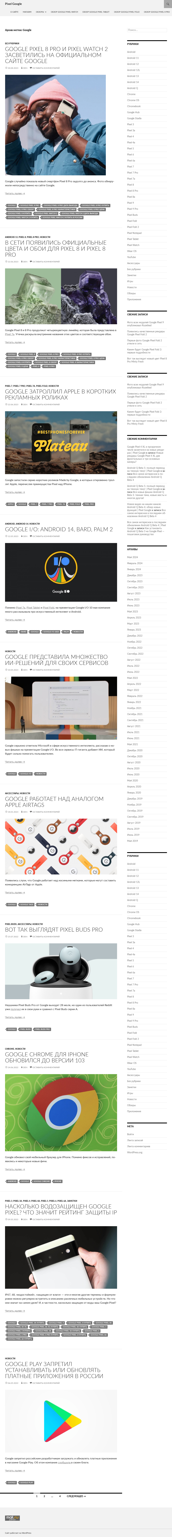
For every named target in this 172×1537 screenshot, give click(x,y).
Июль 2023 (133, 600)
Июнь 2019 (133, 835)
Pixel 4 (26, 1201)
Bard (23, 632)
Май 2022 (132, 678)
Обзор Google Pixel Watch (64, 12)
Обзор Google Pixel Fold (126, 12)
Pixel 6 (52, 1201)
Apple (11, 504)
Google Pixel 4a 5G (17, 1327)
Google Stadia (134, 118)
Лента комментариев (138, 1146)
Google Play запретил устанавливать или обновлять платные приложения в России (54, 1370)
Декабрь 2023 (134, 575)
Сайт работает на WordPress (18, 1533)
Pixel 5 (44, 1201)
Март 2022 (133, 690)
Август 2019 (133, 823)
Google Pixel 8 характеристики (77, 362)
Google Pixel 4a (104, 1323)
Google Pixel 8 (27, 354)
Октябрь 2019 (134, 811)
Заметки (72, 1201)
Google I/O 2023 (51, 632)
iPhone (57, 1181)
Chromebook (134, 106)
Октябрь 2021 (134, 714)
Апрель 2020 (134, 787)
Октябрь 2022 (134, 648)
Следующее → (76, 1496)
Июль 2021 (133, 732)
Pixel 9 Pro (132, 209)
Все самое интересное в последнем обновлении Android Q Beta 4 (145, 477)
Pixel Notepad (134, 233)
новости (78, 632)
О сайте (14, 12)
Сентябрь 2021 (135, 720)
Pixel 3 (8, 1201)
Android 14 (22, 524)
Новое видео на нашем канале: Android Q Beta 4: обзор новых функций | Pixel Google (144, 507)
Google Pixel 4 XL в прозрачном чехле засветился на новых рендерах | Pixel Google (145, 450)
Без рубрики (12, 44)
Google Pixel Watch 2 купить (23, 217)
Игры (130, 281)
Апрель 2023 (134, 618)
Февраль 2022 (134, 696)
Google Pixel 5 (99, 1327)
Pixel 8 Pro (33, 237)
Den (25, 68)
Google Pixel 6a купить (20, 1339)
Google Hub (133, 112)
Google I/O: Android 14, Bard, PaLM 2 (59, 529)
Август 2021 (133, 726)
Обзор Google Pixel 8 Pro (157, 12)
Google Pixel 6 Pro (17, 1335)
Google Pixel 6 (92, 1331)
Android (10, 524)
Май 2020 (132, 781)
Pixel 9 (130, 203)
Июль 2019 (133, 829)
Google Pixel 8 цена (18, 366)
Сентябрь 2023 (135, 587)
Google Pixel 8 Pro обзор (21, 209)
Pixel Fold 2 (133, 227)
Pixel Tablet (33, 607)
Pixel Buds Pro (42, 1029)
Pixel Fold (42, 386)
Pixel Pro (89, 504)
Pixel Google (13, 4)
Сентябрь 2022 (135, 654)
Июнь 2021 (133, 738)
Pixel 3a (17, 1201)
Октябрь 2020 (134, 756)
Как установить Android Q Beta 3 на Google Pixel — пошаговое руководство (145, 531)
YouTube (131, 257)
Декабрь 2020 (134, 750)
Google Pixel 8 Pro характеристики (56, 209)
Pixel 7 (8, 386)
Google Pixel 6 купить (74, 1335)
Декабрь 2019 (134, 799)
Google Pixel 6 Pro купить (45, 1335)
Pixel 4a (35, 1201)
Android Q (132, 88)
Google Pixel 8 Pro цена (92, 209)
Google (12, 205)
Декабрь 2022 (134, 636)
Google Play (26, 1483)
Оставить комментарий (46, 68)
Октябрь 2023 (134, 581)
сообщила (64, 1462)
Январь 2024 (134, 569)
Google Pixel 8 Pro (29, 205)
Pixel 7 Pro (19, 386)
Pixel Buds (11, 924)
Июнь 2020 (133, 775)
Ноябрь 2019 (134, 805)
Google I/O (25, 774)
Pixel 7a (9, 334)
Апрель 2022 (134, 684)
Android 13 (11, 237)
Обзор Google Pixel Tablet (96, 12)
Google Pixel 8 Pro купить (95, 205)
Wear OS (132, 251)
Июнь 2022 (133, 672)
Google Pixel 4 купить (79, 1323)
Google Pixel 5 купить (19, 1331)
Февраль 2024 (134, 563)
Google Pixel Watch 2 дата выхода (80, 213)
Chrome (9, 1049)
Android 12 (133, 64)
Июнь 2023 (133, 606)
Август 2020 (133, 762)
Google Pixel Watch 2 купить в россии (62, 217)
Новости (45, 237)
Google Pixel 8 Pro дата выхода (60, 205)
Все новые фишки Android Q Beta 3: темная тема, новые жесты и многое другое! (146, 495)
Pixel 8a (131, 197)
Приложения (134, 299)
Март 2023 (133, 624)
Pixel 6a (61, 1201)
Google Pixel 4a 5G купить (44, 1327)
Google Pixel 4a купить (75, 1327)
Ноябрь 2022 (134, 642)
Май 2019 (132, 841)
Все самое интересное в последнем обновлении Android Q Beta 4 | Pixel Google (146, 525)
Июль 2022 (133, 666)
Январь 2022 (134, 702)
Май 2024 (132, 557)
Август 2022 (133, 660)
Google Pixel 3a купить (32, 1323)
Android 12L (133, 70)
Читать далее (15, 193)
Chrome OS (133, 100)
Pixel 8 (22, 237)
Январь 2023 (134, 630)
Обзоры (40, 12)
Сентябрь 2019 (135, 817)
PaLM (66, 632)
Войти (130, 1134)
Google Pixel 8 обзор (46, 362)
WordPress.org (134, 1152)
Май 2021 (132, 744)
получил (16, 1009)
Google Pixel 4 (56, 1323)
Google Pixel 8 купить (19, 213)
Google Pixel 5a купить (68, 1331)
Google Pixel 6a (99, 1335)
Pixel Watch (133, 245)
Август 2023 (133, 593)
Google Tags (26, 904)
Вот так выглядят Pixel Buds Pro (54, 930)
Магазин (27, 12)
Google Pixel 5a (43, 1331)
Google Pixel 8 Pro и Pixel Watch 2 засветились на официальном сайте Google (56, 55)
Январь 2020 (134, 793)
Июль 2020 (133, 768)
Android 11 (133, 58)
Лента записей (135, 1140)
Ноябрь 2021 (134, 708)
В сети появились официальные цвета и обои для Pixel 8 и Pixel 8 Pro (55, 249)
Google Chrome (42, 1181)
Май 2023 (132, 612)
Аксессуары (12, 793)
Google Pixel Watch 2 (46, 213)
